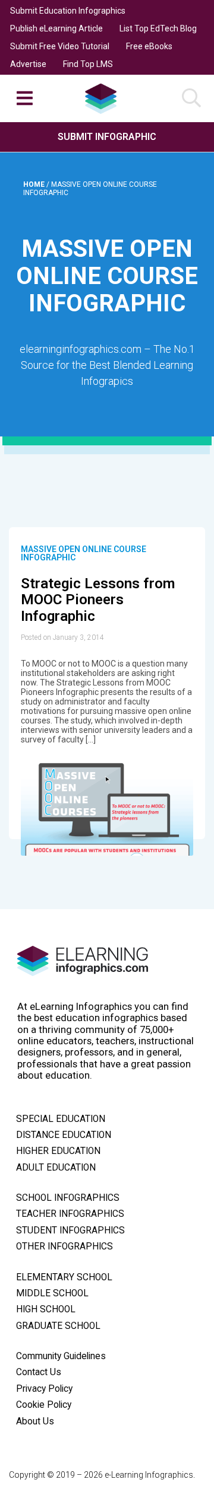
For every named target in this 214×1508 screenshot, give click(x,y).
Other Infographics (64, 1246)
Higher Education (58, 1151)
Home (34, 184)
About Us (35, 1421)
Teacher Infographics (70, 1214)
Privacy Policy (44, 1388)
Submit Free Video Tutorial (59, 46)
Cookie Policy (43, 1404)
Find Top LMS (88, 64)
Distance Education (63, 1135)
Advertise (28, 64)
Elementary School (64, 1277)
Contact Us (38, 1372)
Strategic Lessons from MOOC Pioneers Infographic (98, 599)
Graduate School (58, 1326)
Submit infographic (107, 136)
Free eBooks (149, 46)
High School (45, 1309)
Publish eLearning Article (56, 28)
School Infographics (67, 1198)
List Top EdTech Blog (158, 28)
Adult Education (56, 1167)
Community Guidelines (61, 1356)
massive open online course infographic (83, 553)
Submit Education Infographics (67, 10)
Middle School (52, 1293)
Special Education (60, 1119)
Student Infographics (70, 1230)
